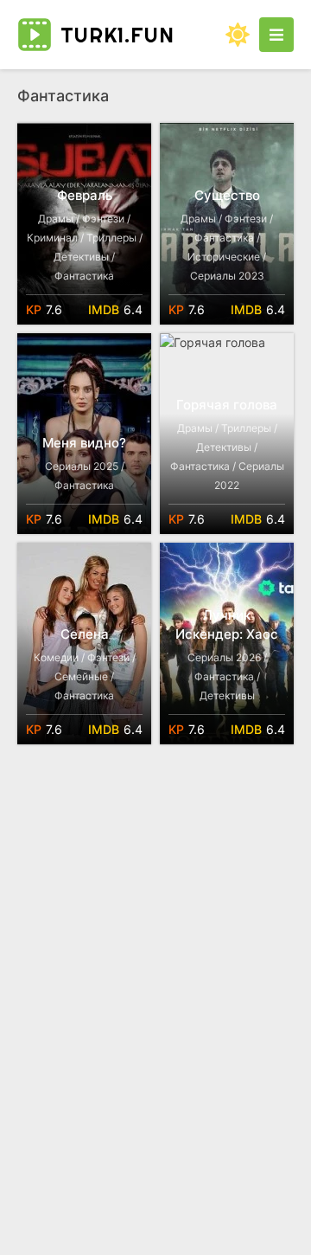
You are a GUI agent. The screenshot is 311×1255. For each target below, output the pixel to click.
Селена (84, 634)
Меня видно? (84, 442)
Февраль (84, 195)
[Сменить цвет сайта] (238, 35)
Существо (227, 195)
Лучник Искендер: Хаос (226, 624)
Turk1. (117, 35)
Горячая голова (226, 404)
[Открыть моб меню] (276, 34)
